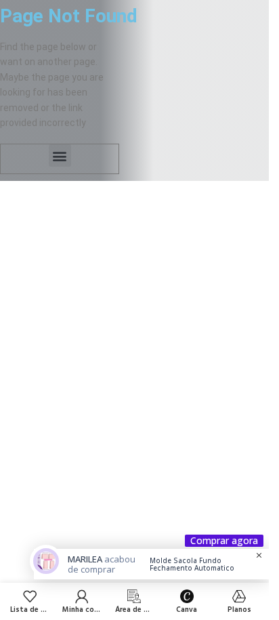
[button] (60, 155)
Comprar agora (224, 541)
